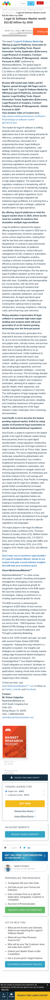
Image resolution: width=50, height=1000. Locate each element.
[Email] (5, 847)
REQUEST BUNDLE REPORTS (25, 834)
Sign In (40, 3)
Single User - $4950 (16, 791)
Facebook (31, 689)
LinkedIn (17, 689)
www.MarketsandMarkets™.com (18, 686)
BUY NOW (25, 803)
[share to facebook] (20, 847)
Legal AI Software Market (27, 41)
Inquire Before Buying (24, 816)
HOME (5, 10)
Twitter (8, 689)
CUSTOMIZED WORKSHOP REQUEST (25, 964)
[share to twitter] (24, 847)
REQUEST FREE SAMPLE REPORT (26, 777)
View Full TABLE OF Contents (14, 32)
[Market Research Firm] (8, 3)
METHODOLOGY (30, 31)
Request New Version (24, 811)
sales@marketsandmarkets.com (18, 717)
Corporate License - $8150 (18, 795)
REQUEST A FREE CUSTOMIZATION (25, 910)
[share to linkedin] (29, 847)
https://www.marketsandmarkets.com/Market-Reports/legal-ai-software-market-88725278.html (24, 119)
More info (5, 990)
